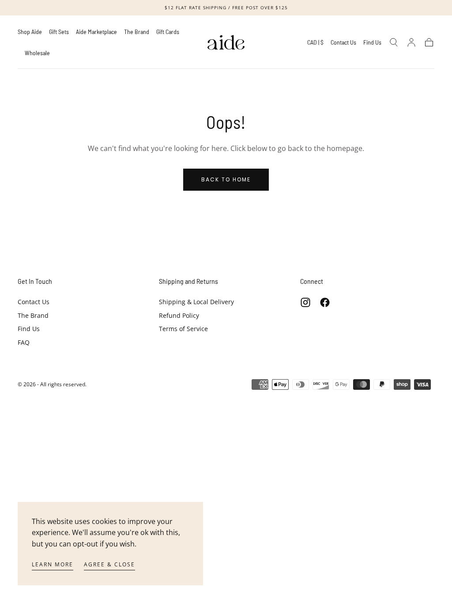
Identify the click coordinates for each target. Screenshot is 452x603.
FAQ (24, 342)
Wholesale (37, 53)
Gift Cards (167, 31)
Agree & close (109, 564)
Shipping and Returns (188, 281)
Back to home (226, 179)
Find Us (372, 42)
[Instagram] (305, 302)
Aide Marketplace (96, 31)
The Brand (136, 31)
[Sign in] (411, 42)
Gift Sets (59, 31)
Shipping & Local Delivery (196, 302)
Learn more (52, 564)
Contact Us (343, 42)
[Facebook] (325, 302)
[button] (315, 44)
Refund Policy (179, 315)
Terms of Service (183, 328)
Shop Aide (30, 31)
